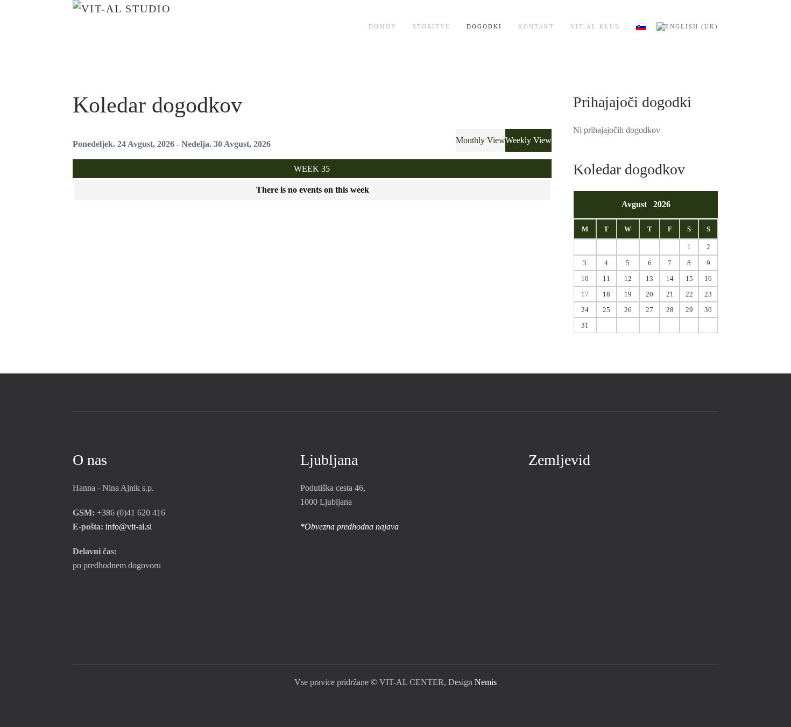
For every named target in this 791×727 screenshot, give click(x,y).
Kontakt (536, 26)
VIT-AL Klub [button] (595, 26)
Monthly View (480, 140)
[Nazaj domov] (155, 27)
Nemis (486, 682)
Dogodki (484, 26)
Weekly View (528, 140)
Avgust (637, 204)
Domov (383, 26)
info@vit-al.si (128, 526)
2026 (661, 204)
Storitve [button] (431, 26)
